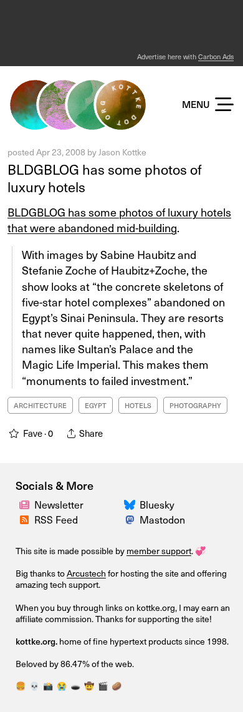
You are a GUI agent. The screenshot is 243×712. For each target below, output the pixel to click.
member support (158, 550)
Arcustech (86, 573)
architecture (40, 405)
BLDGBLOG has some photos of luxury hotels (104, 177)
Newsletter (58, 504)
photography (195, 405)
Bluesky (157, 504)
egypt (96, 405)
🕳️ (75, 685)
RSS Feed (56, 519)
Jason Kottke (122, 151)
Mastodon (162, 519)
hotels (138, 405)
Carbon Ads (216, 56)
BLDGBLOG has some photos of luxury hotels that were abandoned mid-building (119, 219)
